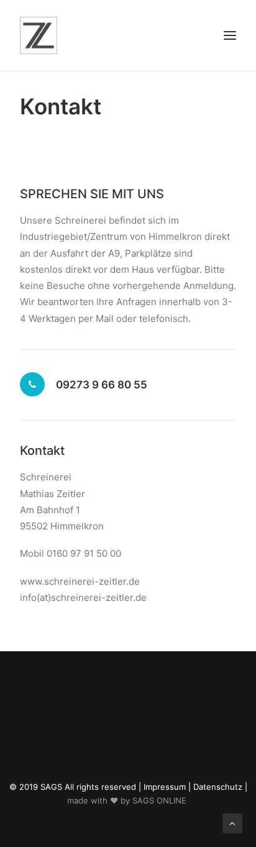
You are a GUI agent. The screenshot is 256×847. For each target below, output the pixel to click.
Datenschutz (217, 787)
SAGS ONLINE (159, 800)
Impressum (165, 787)
